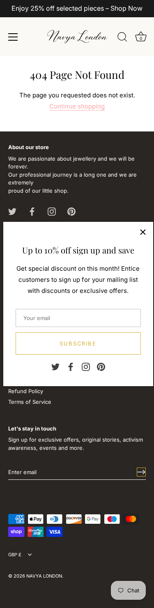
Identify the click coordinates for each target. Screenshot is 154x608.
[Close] (143, 232)
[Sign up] (141, 472)
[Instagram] (86, 366)
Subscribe (78, 343)
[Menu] (13, 37)
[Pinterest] (101, 366)
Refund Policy (25, 391)
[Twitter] (55, 366)
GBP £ (14, 554)
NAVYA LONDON (44, 576)
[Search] (122, 38)
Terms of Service (29, 401)
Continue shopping (77, 106)
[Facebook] (71, 366)
